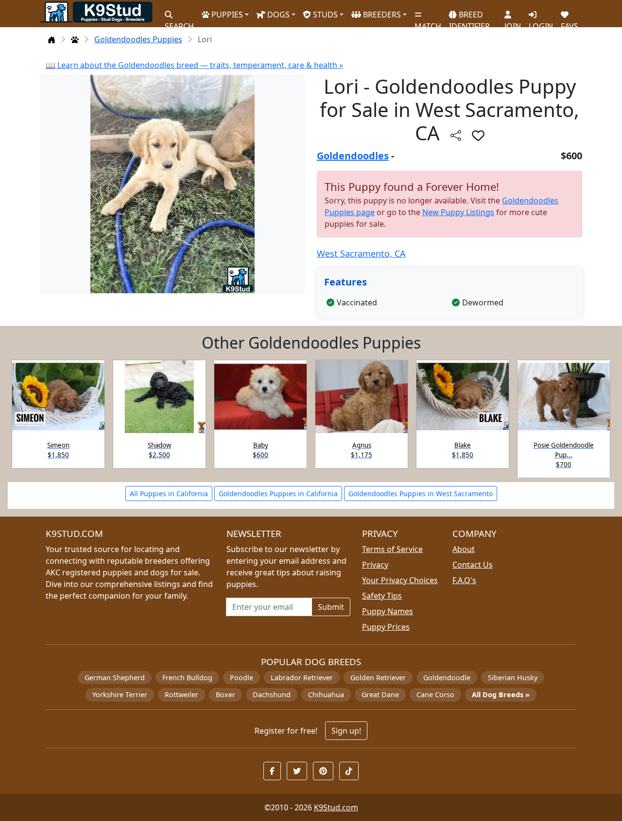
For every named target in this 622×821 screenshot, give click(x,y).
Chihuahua (326, 694)
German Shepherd (115, 677)
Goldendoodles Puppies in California (278, 493)
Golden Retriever (378, 677)
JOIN (512, 22)
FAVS (569, 22)
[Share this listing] (456, 135)
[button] (478, 135)
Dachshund (272, 694)
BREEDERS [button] (381, 14)
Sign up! (346, 730)
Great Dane (380, 694)
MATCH (428, 22)
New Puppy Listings (458, 212)
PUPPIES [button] (226, 14)
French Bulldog (187, 677)
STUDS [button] (324, 14)
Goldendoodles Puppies (138, 39)
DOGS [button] (277, 14)
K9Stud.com (336, 807)
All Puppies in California (169, 493)
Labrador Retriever (302, 677)
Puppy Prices (386, 626)
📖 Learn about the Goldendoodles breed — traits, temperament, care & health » (194, 65)
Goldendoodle (446, 677)
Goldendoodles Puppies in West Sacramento (420, 493)
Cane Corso (435, 694)
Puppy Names (387, 611)
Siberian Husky (512, 677)
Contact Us (472, 564)
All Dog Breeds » (501, 694)
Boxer (225, 694)
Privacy (375, 564)
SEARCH (179, 22)
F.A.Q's (464, 580)
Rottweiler (181, 694)
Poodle (241, 677)
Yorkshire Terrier (119, 694)
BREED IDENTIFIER (469, 16)
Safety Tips (382, 595)
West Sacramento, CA (361, 253)
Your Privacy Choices (400, 580)
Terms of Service (392, 549)
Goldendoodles (353, 155)
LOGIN (541, 22)
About (463, 549)
